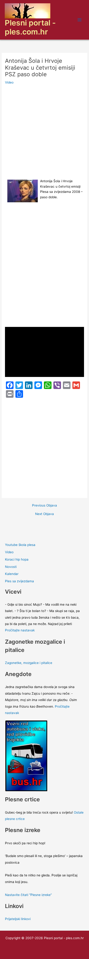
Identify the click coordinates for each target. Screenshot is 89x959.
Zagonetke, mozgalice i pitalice (28, 663)
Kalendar (12, 574)
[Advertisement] (44, 132)
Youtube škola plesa (20, 545)
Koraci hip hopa (16, 559)
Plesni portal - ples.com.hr (30, 27)
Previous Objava (44, 505)
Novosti (11, 567)
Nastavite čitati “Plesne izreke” (28, 895)
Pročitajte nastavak (20, 630)
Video (9, 82)
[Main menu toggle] (79, 20)
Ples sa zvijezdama (19, 581)
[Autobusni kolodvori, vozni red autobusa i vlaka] (26, 755)
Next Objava (44, 514)
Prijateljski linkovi (18, 919)
